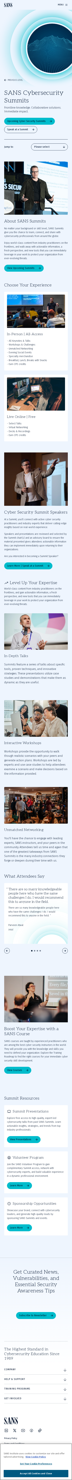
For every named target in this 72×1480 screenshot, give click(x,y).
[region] (36, 1462)
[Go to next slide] (65, 951)
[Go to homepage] (8, 5)
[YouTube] (23, 1430)
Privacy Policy (10, 1438)
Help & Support (14, 1379)
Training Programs (17, 1388)
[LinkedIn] (6, 1430)
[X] (15, 1430)
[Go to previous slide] (7, 951)
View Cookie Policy (36, 1457)
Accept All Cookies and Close (36, 1473)
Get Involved (12, 1398)
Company (10, 1369)
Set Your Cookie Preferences (36, 1463)
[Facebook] (31, 1430)
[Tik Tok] (40, 1430)
